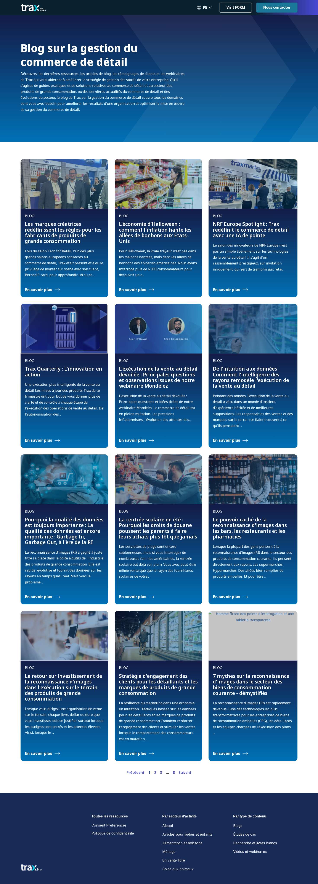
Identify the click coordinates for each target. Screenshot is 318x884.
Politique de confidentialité (113, 833)
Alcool (167, 825)
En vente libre (173, 860)
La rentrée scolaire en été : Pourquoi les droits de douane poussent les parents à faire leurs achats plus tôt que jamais (158, 528)
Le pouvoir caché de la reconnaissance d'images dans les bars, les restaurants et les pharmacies (250, 528)
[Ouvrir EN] (210, 7)
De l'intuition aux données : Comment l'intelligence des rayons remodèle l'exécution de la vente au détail (251, 377)
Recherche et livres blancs (255, 843)
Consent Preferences (109, 825)
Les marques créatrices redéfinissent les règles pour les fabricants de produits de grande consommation (63, 232)
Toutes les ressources (110, 816)
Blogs (237, 825)
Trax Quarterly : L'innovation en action (63, 371)
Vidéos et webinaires (250, 851)
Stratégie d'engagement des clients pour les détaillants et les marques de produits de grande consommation (158, 684)
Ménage (168, 851)
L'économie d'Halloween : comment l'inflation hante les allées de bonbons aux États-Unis (155, 232)
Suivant (185, 772)
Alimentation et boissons (182, 843)
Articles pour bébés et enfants (187, 834)
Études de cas (244, 834)
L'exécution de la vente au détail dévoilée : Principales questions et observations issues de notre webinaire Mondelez (158, 377)
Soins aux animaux (177, 869)
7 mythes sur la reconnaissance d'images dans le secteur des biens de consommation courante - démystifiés (251, 684)
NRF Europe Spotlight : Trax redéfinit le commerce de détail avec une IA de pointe (251, 229)
